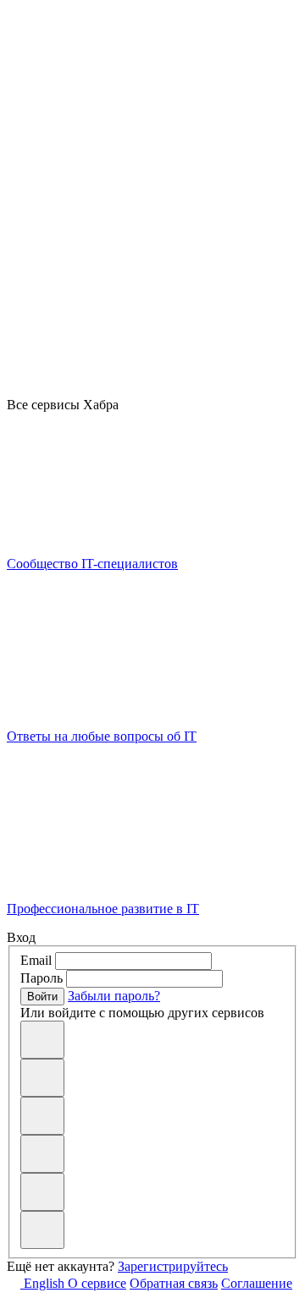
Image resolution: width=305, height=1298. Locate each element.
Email (36, 960)
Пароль (41, 978)
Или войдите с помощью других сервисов (142, 1012)
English (44, 1283)
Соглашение (256, 1283)
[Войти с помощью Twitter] (42, 1192)
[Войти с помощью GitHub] (42, 1040)
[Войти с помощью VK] (42, 1078)
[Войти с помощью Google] (42, 1116)
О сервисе (97, 1283)
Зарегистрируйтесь (173, 1266)
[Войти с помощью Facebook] (42, 1154)
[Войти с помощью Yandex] (42, 1230)
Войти (42, 996)
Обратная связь (174, 1283)
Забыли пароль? (114, 996)
